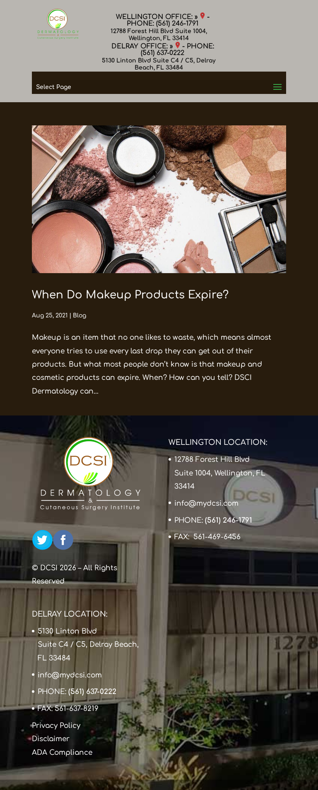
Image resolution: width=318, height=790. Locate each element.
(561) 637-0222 (162, 53)
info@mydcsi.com (206, 503)
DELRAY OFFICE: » (143, 46)
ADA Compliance (62, 752)
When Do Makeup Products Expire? (130, 295)
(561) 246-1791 (177, 23)
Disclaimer (51, 739)
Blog (79, 315)
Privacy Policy (56, 726)
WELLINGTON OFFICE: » (158, 17)
